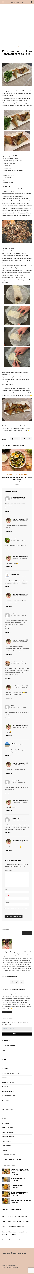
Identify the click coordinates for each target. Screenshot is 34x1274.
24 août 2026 (14, 1195)
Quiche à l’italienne (17, 1186)
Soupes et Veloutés (9, 1155)
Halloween (6, 1100)
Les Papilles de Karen (17, 2)
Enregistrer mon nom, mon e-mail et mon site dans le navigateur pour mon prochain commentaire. (16, 911)
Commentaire (9, 870)
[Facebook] (12, 982)
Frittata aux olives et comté (16, 1240)
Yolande (13, 539)
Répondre (8, 511)
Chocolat (5, 1068)
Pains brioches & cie (9, 1109)
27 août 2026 (19, 481)
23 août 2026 (14, 1202)
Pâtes (4, 1118)
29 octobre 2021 (14, 58)
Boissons (5, 1055)
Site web (7, 902)
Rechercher (5, 929)
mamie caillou (15, 818)
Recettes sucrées (8, 1136)
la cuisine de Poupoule (18, 497)
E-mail (7, 896)
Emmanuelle (15, 574)
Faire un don (7, 1012)
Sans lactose (6, 1145)
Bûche (4, 1059)
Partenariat (6, 1114)
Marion (13, 743)
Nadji (12, 706)
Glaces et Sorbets (8, 1096)
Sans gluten (6, 1141)
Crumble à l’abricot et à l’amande (17, 1216)
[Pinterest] (22, 982)
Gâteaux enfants (8, 1091)
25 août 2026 (14, 1187)
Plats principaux (12, 474)
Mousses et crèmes (8, 1105)
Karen (22, 58)
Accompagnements (8, 47)
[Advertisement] (17, 25)
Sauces (4, 1150)
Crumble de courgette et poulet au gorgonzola (19, 1192)
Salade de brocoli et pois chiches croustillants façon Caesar (17, 478)
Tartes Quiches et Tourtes (11, 1159)
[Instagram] (17, 982)
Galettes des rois (8, 1082)
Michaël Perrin (13, 1267)
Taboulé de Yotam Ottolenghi (21, 1200)
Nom (6, 889)
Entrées (17, 47)
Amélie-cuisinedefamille (19, 662)
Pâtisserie (5, 1123)
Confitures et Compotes (10, 1073)
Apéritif (4, 1050)
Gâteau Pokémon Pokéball (16, 1226)
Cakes (4, 1064)
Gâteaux (5, 1086)
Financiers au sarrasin (18, 1178)
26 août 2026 (14, 1180)
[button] (13, 484)
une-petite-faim (16, 781)
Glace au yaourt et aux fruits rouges (18, 1221)
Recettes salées (26, 47)
